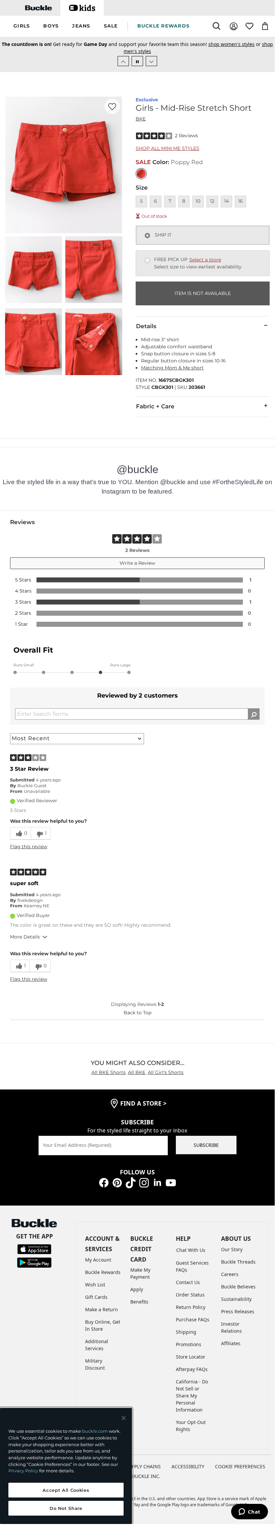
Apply (136, 1289)
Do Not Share (66, 1508)
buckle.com (95, 1431)
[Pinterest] (117, 1182)
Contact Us (188, 1282)
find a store (143, 1103)
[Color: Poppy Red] (141, 173)
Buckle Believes (238, 1286)
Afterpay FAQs (192, 1369)
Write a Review (137, 563)
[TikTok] (130, 1182)
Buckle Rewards (103, 1272)
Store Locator (190, 1357)
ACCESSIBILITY (187, 1466)
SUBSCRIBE (206, 1145)
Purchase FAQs (192, 1319)
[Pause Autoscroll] (137, 61)
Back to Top (137, 1013)
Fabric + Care (155, 406)
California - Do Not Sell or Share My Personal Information (192, 1395)
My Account (98, 1260)
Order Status (190, 1294)
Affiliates (230, 1343)
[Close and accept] (123, 1418)
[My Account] (234, 26)
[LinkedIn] (157, 1182)
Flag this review (28, 847)
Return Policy (190, 1307)
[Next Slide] (151, 61)
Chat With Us (190, 1250)
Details (146, 326)
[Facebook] (104, 1182)
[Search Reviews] (254, 714)
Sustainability (236, 1299)
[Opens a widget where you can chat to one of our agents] (249, 1512)
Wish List (95, 1284)
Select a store (205, 260)
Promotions (188, 1344)
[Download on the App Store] (34, 1248)
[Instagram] (144, 1182)
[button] (22, 26)
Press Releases (237, 1311)
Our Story (232, 1249)
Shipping (186, 1332)
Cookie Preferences (240, 1466)
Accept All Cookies (66, 1490)
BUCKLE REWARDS (163, 26)
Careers (229, 1274)
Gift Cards (96, 1297)
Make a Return (101, 1309)
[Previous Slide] (123, 61)
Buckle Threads (238, 1262)
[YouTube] (171, 1182)
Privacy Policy (23, 1470)
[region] (66, 1466)
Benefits (139, 1302)
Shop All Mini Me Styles (167, 148)
